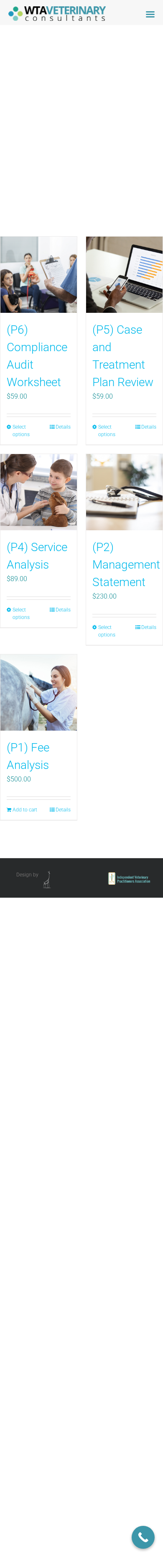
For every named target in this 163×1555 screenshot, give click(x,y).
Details (63, 427)
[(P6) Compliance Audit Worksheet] (38, 275)
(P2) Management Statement (126, 564)
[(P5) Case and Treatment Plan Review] (124, 275)
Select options (21, 430)
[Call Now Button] (143, 1537)
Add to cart (25, 810)
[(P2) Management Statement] (124, 492)
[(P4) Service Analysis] (38, 492)
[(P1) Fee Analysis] (38, 692)
